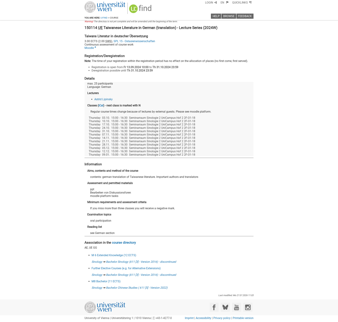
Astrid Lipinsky (103, 99)
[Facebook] (214, 307)
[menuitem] (224, 2)
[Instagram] (247, 307)
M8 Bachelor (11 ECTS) (106, 281)
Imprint (189, 318)
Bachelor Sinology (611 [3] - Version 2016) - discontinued (141, 261)
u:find (104, 17)
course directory (124, 242)
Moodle (89, 48)
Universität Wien (96, 3)
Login (209, 2)
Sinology (97, 261)
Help (216, 16)
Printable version (243, 318)
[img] (141, 10)
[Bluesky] (225, 307)
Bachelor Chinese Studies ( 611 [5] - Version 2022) (137, 287)
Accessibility (203, 318)
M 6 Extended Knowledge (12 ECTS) (114, 255)
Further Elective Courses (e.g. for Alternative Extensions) (126, 268)
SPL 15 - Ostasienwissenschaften (134, 41)
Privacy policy (222, 318)
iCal (101, 105)
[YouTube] (236, 307)
